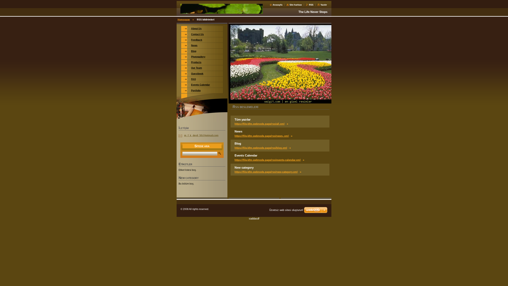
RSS (311, 5)
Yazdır (323, 5)
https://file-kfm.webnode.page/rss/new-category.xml (266, 171)
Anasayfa (277, 5)
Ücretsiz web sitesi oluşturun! (286, 210)
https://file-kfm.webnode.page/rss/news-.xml (262, 135)
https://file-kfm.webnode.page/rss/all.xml (260, 123)
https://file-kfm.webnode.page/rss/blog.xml (261, 147)
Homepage (184, 19)
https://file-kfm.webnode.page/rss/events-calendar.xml (268, 159)
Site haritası (296, 5)
